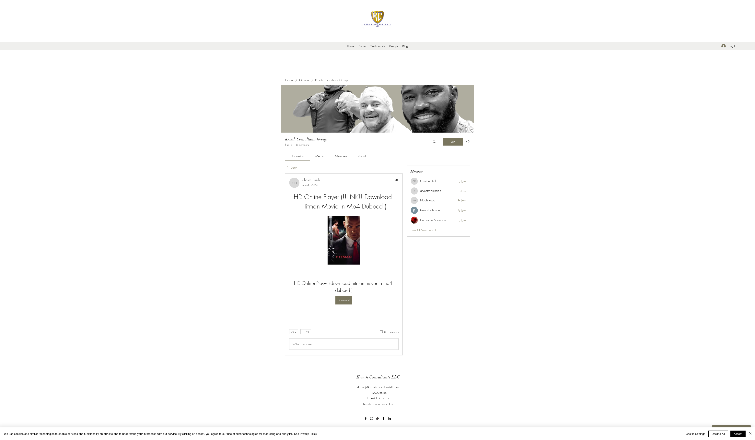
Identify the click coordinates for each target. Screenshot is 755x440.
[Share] (396, 180)
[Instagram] (372, 418)
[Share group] (467, 141)
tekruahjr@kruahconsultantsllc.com (378, 387)
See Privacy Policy (305, 434)
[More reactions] (305, 331)
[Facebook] (366, 418)
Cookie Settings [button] (695, 434)
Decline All (718, 434)
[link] (297, 156)
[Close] (750, 434)
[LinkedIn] (389, 418)
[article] (344, 264)
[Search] (434, 142)
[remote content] (344, 240)
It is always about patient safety (378, 36)
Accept (738, 434)
